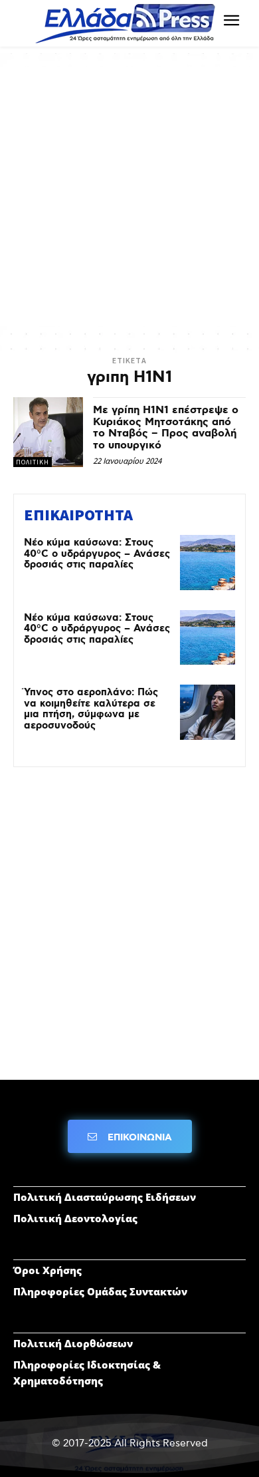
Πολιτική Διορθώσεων (73, 1343)
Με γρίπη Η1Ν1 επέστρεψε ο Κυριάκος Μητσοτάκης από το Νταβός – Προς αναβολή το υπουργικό (165, 427)
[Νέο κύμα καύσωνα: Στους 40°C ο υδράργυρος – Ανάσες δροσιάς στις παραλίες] (207, 562)
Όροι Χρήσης (47, 1270)
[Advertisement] (129, 196)
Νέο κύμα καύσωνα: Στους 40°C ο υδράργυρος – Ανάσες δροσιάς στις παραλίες (97, 554)
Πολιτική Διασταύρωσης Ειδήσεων (104, 1197)
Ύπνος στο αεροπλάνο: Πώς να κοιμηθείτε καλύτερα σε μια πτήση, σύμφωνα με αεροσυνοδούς (91, 709)
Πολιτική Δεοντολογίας (75, 1218)
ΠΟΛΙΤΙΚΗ (32, 462)
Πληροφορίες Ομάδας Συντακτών (100, 1291)
